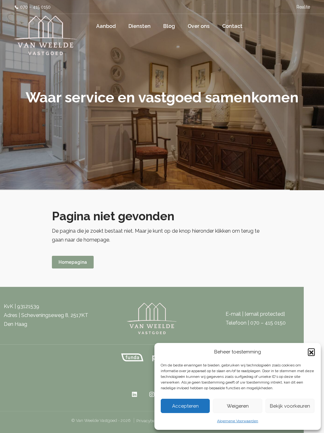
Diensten (139, 26)
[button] (311, 352)
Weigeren (238, 406)
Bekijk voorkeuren (290, 406)
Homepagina (73, 262)
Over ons (198, 26)
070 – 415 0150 (35, 7)
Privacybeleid (149, 420)
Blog (169, 26)
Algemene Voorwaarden (237, 421)
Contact (232, 26)
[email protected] (265, 314)
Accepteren (185, 406)
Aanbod (106, 26)
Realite (303, 7)
